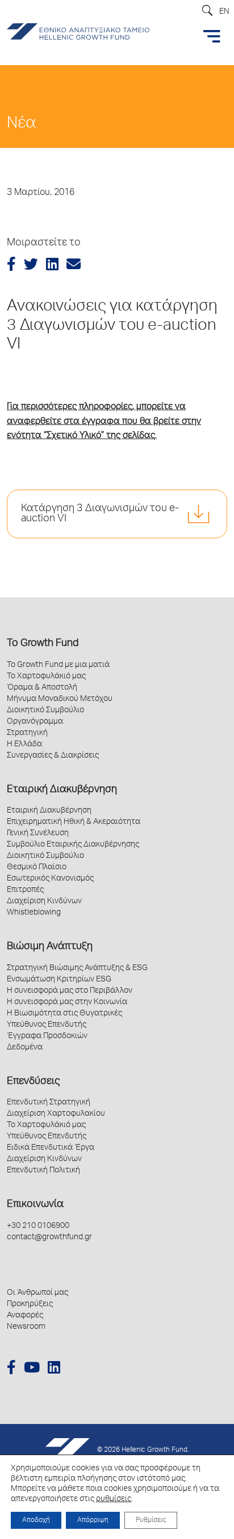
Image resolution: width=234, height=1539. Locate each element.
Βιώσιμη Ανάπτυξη (50, 947)
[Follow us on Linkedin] (54, 1369)
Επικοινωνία (35, 1205)
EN (224, 12)
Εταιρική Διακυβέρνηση (62, 790)
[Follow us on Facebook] (11, 1369)
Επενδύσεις (33, 1082)
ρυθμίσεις (113, 1499)
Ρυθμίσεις (151, 1520)
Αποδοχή (36, 1520)
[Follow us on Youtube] (32, 1369)
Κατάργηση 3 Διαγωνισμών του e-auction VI (100, 514)
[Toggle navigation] (212, 36)
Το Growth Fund (42, 644)
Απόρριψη (92, 1520)
